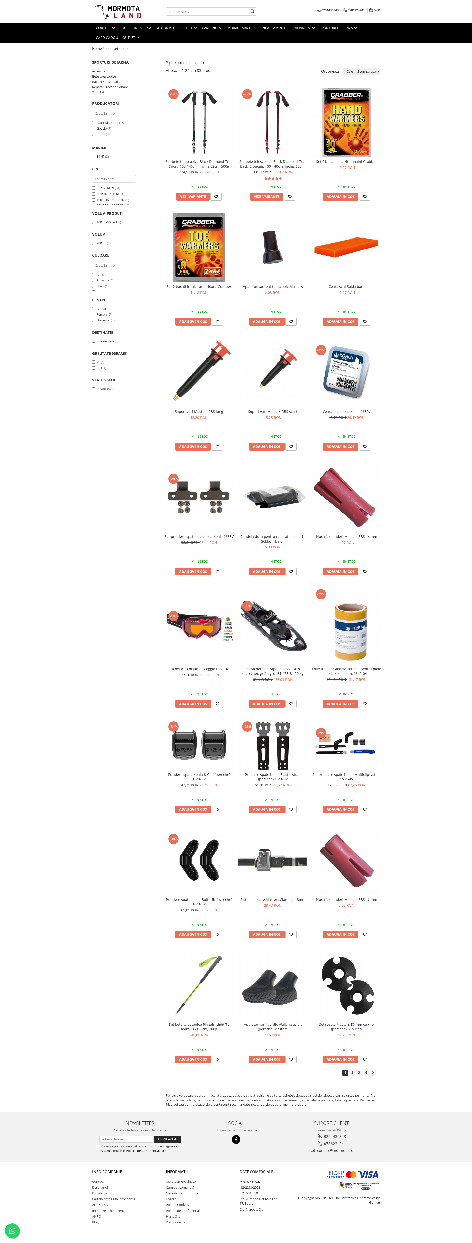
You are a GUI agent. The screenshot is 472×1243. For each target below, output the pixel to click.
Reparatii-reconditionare (110, 87)
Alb (99, 274)
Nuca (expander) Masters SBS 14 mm (346, 536)
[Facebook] (236, 1139)
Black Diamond (107, 122)
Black (100, 286)
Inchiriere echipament (108, 1210)
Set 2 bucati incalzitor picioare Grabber (199, 286)
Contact (98, 1181)
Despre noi (100, 1187)
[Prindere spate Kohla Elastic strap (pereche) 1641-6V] (272, 745)
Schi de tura (100, 92)
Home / (98, 48)
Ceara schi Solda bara (347, 286)
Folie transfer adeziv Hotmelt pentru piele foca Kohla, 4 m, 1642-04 (346, 671)
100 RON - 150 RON (111, 200)
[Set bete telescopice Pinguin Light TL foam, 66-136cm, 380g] (199, 985)
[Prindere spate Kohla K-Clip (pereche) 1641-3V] (199, 745)
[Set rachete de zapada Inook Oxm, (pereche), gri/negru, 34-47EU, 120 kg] (272, 626)
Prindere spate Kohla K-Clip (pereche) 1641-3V (199, 776)
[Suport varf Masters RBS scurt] (272, 372)
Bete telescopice (104, 76)
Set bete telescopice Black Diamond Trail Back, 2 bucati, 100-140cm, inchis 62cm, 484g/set (272, 164)
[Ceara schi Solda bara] (346, 247)
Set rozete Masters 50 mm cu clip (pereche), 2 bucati (346, 1026)
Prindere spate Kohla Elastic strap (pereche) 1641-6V (273, 776)
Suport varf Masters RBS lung (199, 411)
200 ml (101, 243)
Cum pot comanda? (180, 1187)
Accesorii (98, 71)
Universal (103, 320)
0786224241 (334, 1143)
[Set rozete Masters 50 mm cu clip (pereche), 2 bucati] (346, 985)
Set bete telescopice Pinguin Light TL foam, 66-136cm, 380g (199, 1026)
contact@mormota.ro (334, 1150)
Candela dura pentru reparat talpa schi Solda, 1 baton (272, 539)
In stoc (101, 389)
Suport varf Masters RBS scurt (272, 411)
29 (98, 362)
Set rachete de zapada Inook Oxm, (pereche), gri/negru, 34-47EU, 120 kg (272, 671)
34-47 (100, 156)
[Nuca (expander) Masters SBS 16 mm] (346, 860)
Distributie (99, 1193)
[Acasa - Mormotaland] (116, 11)
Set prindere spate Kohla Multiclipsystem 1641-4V (346, 776)
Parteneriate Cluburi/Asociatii (113, 1199)
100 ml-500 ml (107, 222)
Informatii (177, 1171)
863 (99, 368)
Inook (101, 134)
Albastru (103, 280)
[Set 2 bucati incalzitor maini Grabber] (346, 122)
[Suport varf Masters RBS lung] (199, 372)
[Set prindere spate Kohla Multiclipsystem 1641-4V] (346, 745)
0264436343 (334, 1136)
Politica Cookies (177, 1204)
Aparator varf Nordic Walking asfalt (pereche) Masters (273, 1026)
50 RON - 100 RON (110, 194)
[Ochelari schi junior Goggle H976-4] (199, 626)
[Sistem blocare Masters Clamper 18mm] (272, 860)
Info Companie (107, 1171)
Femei (101, 314)
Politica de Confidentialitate (146, 1151)
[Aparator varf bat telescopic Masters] (272, 247)
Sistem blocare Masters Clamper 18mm (272, 899)
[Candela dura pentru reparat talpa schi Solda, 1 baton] (272, 497)
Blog (95, 1222)
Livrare (171, 1199)
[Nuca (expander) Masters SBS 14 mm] (346, 497)
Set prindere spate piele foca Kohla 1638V (199, 536)
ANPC (96, 1216)
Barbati (102, 308)
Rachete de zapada (106, 81)
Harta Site (173, 1216)
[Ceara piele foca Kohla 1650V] (346, 372)
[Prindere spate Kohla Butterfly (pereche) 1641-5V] (199, 860)
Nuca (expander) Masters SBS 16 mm (346, 899)
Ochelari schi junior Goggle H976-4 (199, 669)
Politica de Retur (178, 1222)
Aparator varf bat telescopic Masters (273, 286)
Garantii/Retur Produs (182, 1193)
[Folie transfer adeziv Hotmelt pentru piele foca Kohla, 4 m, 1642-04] (346, 626)
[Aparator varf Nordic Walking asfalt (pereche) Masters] (272, 985)
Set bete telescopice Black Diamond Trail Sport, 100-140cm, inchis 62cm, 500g (199, 164)
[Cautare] (252, 11)
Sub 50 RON (105, 188)
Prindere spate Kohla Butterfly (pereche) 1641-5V (199, 901)
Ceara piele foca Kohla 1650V (346, 411)
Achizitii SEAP (101, 1204)
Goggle (102, 128)
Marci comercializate (181, 1181)
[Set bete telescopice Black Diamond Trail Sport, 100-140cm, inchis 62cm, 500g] (199, 122)
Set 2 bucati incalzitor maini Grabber (346, 161)
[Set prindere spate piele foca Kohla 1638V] (199, 497)
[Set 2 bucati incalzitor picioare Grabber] (199, 247)
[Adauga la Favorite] (216, 197)
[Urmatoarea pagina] (373, 1073)
